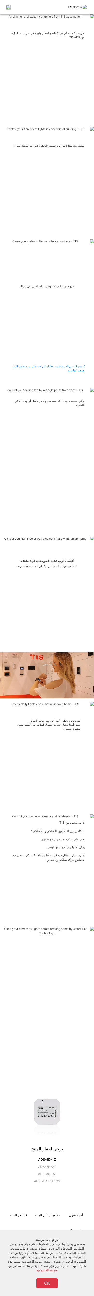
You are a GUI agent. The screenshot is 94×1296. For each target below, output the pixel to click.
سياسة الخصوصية (47, 1270)
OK (47, 1283)
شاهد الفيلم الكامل (50, 664)
